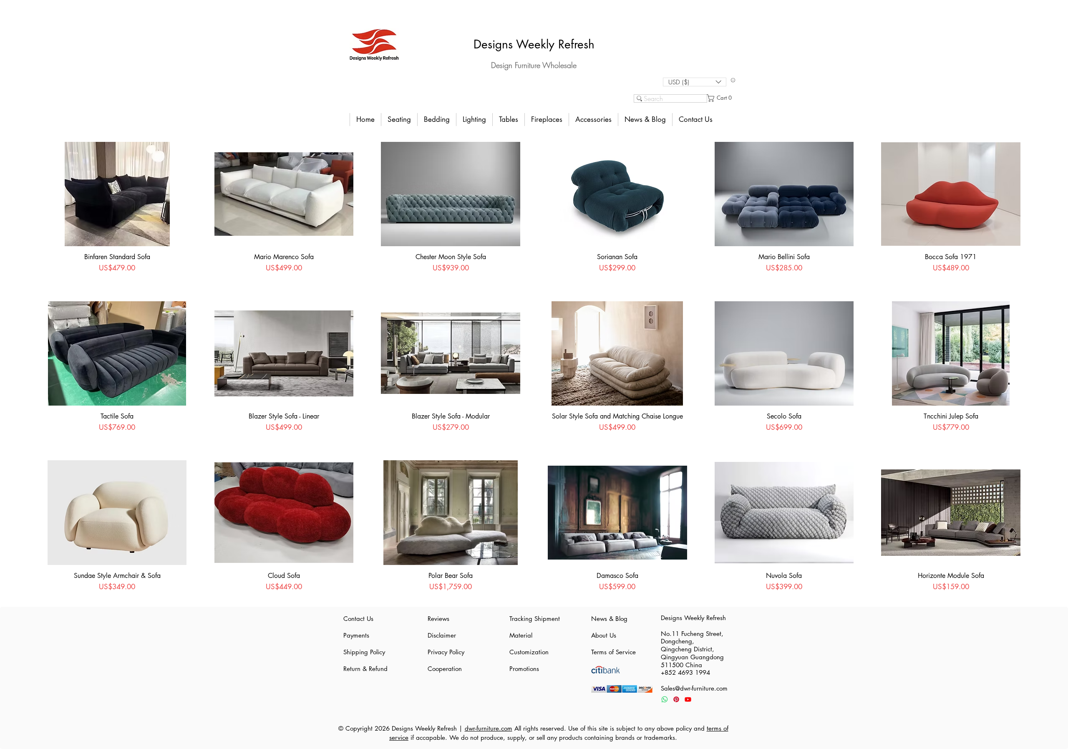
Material (520, 635)
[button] (694, 82)
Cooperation (445, 669)
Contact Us (358, 619)
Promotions (524, 669)
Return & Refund (365, 669)
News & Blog (609, 619)
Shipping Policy (364, 652)
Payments (356, 635)
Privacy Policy (446, 652)
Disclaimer (442, 635)
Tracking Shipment (533, 619)
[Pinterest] (676, 699)
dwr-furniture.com (488, 728)
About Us (603, 635)
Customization (529, 652)
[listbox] (694, 82)
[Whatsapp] (664, 699)
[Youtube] (688, 699)
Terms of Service (613, 652)
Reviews (438, 619)
